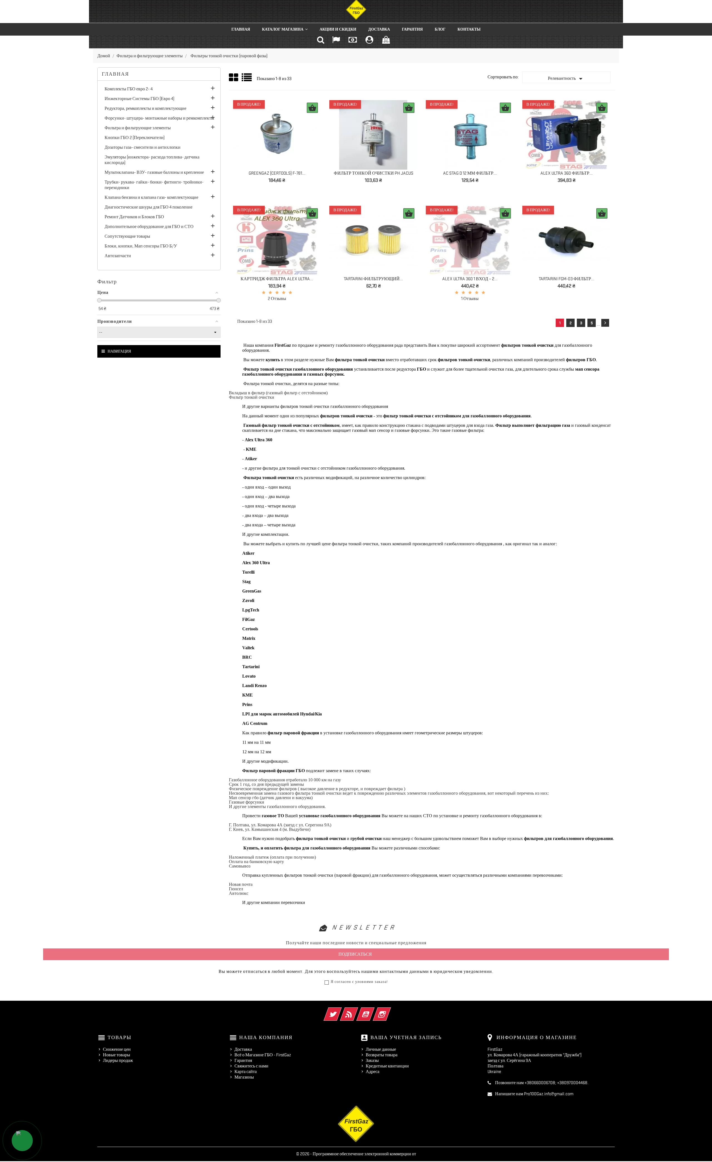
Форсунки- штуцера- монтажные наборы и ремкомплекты (159, 118)
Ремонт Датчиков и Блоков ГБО (134, 216)
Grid (234, 78)
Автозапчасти (118, 255)
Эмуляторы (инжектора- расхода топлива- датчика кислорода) (152, 160)
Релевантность (566, 79)
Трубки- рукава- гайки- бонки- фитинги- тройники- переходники (154, 185)
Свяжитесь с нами (251, 1066)
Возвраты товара (381, 1054)
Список (247, 79)
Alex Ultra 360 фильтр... (566, 173)
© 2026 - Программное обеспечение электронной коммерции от (356, 1153)
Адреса (372, 1071)
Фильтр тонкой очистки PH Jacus (373, 173)
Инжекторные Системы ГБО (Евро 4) (139, 98)
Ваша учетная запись (406, 1037)
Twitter (340, 1010)
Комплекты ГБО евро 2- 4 (129, 88)
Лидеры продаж (118, 1060)
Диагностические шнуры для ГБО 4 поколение (148, 207)
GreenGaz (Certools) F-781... (277, 173)
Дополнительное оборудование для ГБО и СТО (149, 226)
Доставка (243, 1049)
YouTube (373, 1010)
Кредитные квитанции (387, 1066)
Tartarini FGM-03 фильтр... (566, 278)
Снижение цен (117, 1049)
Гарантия (243, 1060)
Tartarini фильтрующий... (373, 278)
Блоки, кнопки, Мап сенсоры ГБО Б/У (141, 246)
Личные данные (381, 1049)
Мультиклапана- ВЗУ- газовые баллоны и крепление (154, 172)
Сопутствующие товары (127, 236)
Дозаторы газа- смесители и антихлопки (143, 147)
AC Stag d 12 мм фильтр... (470, 173)
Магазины (244, 1077)
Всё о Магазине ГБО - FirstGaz (262, 1054)
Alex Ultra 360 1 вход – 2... (470, 278)
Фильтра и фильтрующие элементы (138, 127)
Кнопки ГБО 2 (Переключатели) (135, 137)
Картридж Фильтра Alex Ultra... (277, 278)
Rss (357, 1010)
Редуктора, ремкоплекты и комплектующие (145, 108)
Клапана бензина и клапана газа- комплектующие (151, 197)
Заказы (372, 1060)
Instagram (389, 1010)
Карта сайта (245, 1071)
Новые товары (116, 1054)
